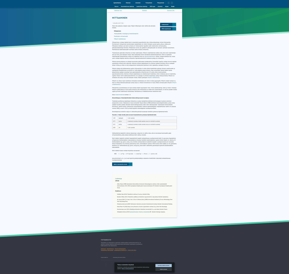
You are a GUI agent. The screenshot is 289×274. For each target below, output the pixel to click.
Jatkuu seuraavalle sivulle (120, 164)
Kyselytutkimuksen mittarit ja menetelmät (140, 212)
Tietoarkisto (148, 3)
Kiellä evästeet (163, 269)
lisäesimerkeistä (120, 94)
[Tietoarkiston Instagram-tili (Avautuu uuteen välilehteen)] (109, 254)
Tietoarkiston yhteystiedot (107, 250)
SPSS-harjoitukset (166, 28)
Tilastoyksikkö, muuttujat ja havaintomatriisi (126, 33)
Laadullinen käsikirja (141, 6)
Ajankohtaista (117, 3)
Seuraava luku (171, 10)
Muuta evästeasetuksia (120, 248)
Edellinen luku (118, 10)
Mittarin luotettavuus (120, 39)
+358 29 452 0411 (131, 250)
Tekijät (172, 6)
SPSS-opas (152, 6)
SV (171, 2)
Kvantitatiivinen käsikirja (127, 6)
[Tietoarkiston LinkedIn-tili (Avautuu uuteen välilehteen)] (105, 254)
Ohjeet (167, 6)
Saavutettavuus (110, 248)
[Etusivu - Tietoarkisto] (104, 3)
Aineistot (137, 3)
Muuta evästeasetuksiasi (128, 268)
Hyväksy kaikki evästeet (163, 265)
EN (168, 2)
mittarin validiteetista (153, 77)
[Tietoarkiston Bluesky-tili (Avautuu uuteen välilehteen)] (113, 254)
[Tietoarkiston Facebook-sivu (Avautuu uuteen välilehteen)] (102, 254)
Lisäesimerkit (165, 24)
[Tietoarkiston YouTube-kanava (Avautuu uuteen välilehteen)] (116, 254)
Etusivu (116, 6)
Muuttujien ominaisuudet (121, 36)
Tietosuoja (103, 248)
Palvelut (128, 3)
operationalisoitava (150, 56)
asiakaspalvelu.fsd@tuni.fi (120, 250)
